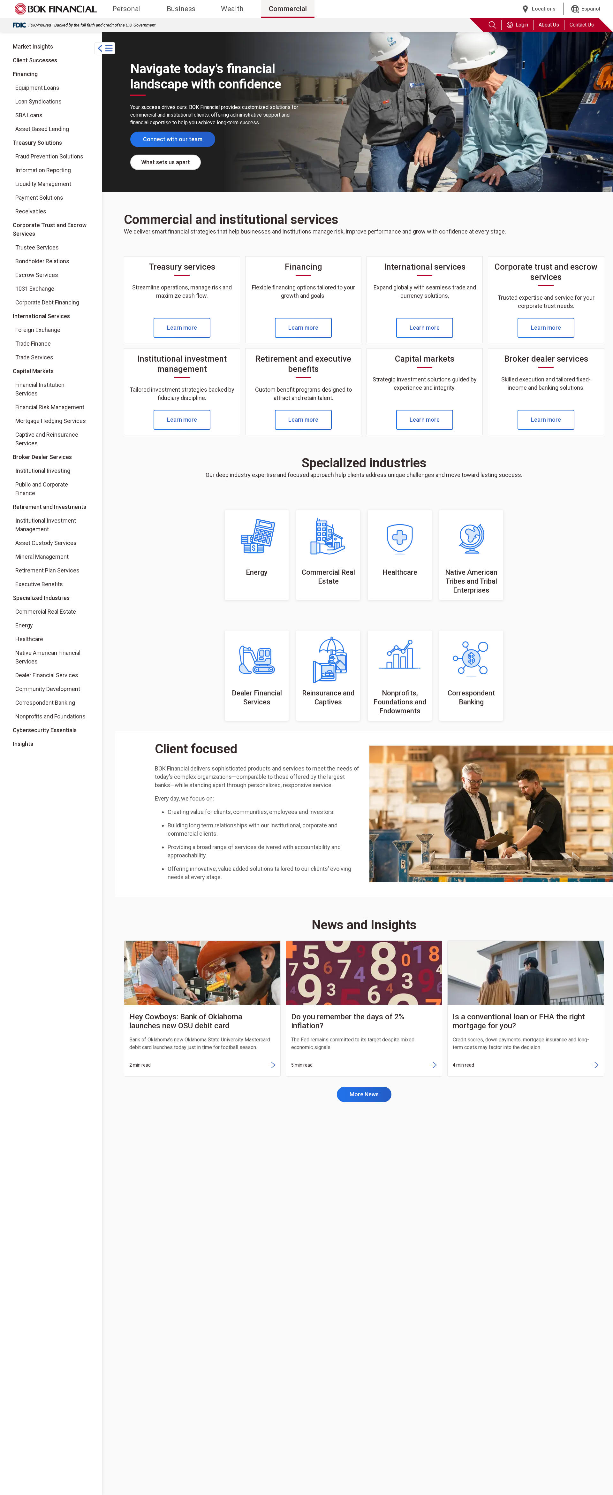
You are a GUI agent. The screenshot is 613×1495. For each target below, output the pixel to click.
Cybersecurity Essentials (45, 730)
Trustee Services (37, 247)
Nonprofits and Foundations (50, 716)
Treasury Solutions (37, 142)
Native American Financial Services (47, 657)
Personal (126, 9)
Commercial (288, 9)
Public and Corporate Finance (41, 488)
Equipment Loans (37, 87)
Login (522, 25)
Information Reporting (43, 170)
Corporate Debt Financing (47, 302)
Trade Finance (33, 343)
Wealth (232, 9)
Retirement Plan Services (47, 570)
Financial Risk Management (49, 407)
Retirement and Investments (49, 506)
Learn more (182, 327)
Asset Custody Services (46, 543)
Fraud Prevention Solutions (49, 156)
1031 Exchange (34, 288)
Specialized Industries (41, 597)
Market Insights (33, 46)
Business (181, 9)
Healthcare (29, 639)
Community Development (47, 689)
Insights (23, 743)
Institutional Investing (42, 470)
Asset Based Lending (42, 129)
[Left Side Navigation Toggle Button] (105, 48)
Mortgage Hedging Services (50, 421)
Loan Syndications (38, 101)
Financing (25, 74)
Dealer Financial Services (46, 675)
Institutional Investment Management (45, 525)
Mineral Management (42, 556)
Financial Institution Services (39, 389)
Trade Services (34, 357)
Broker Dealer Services (42, 456)
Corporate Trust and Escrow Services (50, 229)
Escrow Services (36, 275)
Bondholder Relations (42, 261)
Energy (24, 625)
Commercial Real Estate (45, 611)
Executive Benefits (39, 584)
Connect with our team (172, 139)
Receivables (30, 211)
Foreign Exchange (37, 329)
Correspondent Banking (45, 702)
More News (364, 1094)
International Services (41, 316)
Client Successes (35, 60)
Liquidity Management (43, 183)
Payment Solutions (39, 197)
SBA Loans (28, 115)
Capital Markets (33, 371)
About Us (549, 25)
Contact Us (582, 25)
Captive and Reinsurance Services (46, 439)
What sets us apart (165, 162)
